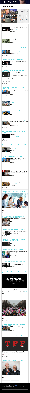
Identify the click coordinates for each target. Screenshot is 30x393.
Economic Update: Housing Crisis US (10, 99)
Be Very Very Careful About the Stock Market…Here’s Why (14, 157)
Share (7, 43)
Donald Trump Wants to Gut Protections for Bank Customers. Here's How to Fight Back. (13, 37)
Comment (4, 55)
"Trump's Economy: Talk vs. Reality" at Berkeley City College (14, 145)
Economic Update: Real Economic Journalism (12, 249)
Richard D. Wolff (8, 6)
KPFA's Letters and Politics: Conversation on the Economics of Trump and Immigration (13, 217)
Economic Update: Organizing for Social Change (13, 360)
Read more (19, 51)
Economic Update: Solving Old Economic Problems (13, 261)
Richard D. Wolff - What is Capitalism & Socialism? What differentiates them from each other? (13, 240)
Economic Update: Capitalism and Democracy (12, 59)
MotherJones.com (19, 39)
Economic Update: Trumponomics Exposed (12, 335)
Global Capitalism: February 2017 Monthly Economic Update (14, 272)
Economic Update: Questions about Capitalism (12, 110)
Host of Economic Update (15, 16)
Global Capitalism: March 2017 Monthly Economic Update (13, 132)
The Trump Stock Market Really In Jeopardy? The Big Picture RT (14, 48)
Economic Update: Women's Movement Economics (13, 299)
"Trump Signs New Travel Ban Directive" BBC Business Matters (14, 168)
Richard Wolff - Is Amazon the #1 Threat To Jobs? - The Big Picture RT (14, 88)
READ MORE (16, 183)
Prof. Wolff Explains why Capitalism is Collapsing (13, 120)
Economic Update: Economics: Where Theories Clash (14, 229)
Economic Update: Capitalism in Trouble (11, 26)
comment (4, 43)
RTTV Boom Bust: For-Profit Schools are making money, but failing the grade (14, 325)
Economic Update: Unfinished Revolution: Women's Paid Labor (14, 192)
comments (4, 95)
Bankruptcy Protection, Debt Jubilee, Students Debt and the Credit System (14, 71)
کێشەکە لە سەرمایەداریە (6, 180)
